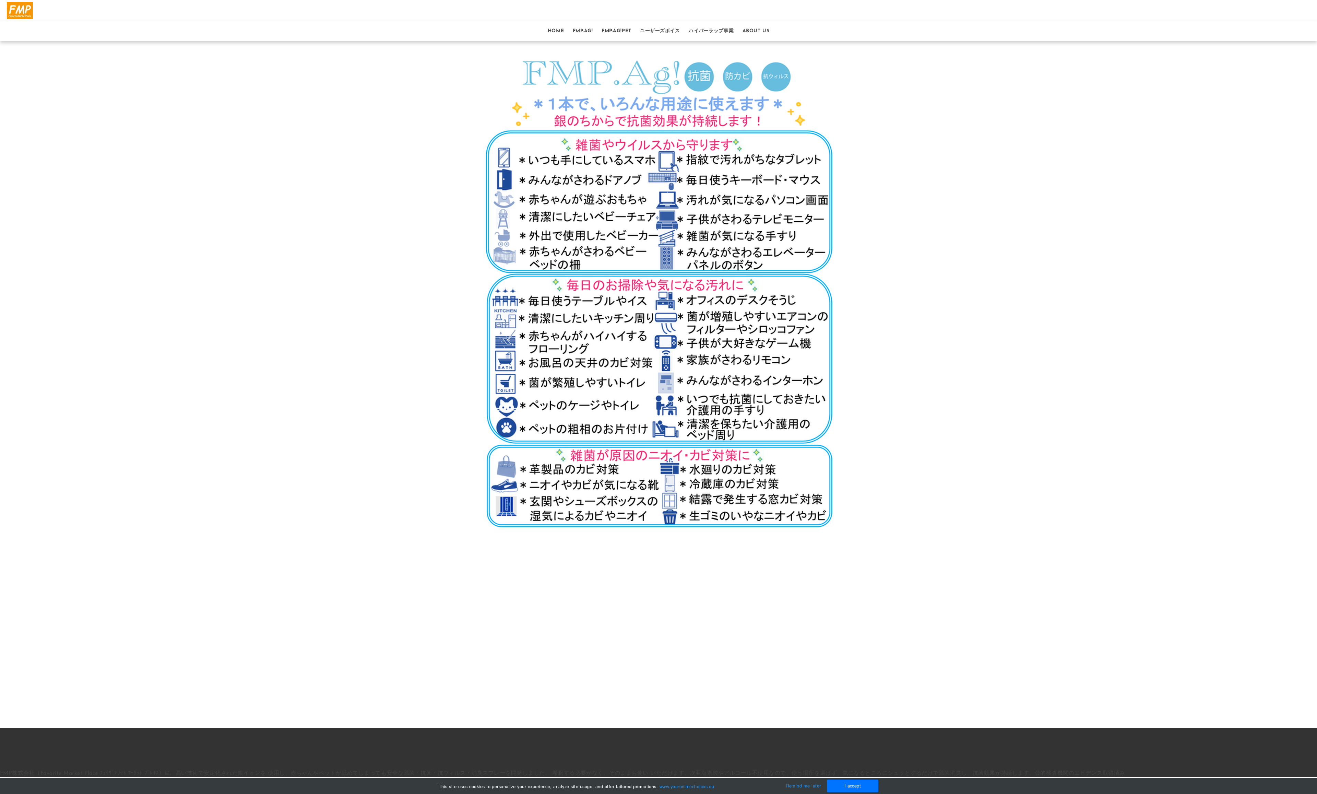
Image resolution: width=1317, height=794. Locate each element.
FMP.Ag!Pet (616, 31)
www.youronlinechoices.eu (687, 786)
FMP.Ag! (583, 31)
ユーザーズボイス (660, 31)
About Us (756, 31)
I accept (852, 785)
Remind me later (803, 785)
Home (556, 31)
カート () (1300, 10)
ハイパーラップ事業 (711, 31)
